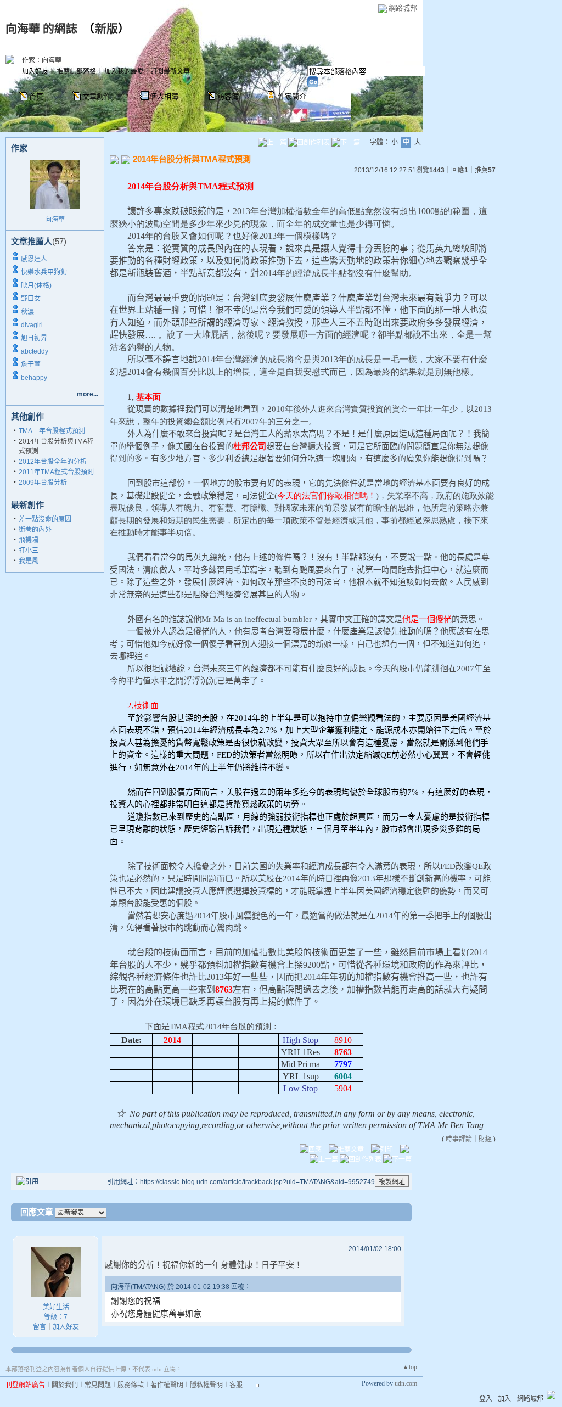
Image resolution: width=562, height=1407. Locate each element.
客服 (236, 1385)
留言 (39, 1327)
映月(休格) (36, 285)
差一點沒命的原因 (45, 519)
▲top (409, 1367)
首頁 (36, 96)
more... (87, 394)
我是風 (28, 561)
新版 (106, 28)
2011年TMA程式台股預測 (56, 472)
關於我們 (65, 1385)
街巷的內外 (35, 530)
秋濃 (27, 312)
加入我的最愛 (124, 71)
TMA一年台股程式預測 (52, 431)
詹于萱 (31, 364)
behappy (34, 378)
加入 (504, 1399)
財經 (485, 1139)
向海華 (55, 219)
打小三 (28, 550)
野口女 (31, 298)
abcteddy (34, 351)
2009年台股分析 (43, 482)
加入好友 (35, 71)
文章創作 (96, 96)
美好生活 (56, 1307)
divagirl (32, 325)
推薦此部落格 (76, 71)
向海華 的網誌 (41, 28)
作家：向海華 (41, 60)
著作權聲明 (166, 1385)
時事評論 (459, 1139)
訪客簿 (228, 96)
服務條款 (130, 1385)
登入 (485, 1399)
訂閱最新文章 (170, 71)
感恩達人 (34, 259)
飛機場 (28, 540)
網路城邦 (403, 8)
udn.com (406, 1383)
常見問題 (98, 1385)
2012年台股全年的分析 (53, 462)
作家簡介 (292, 96)
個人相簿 (164, 96)
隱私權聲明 (206, 1385)
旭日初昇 (34, 338)
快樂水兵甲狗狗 (44, 272)
